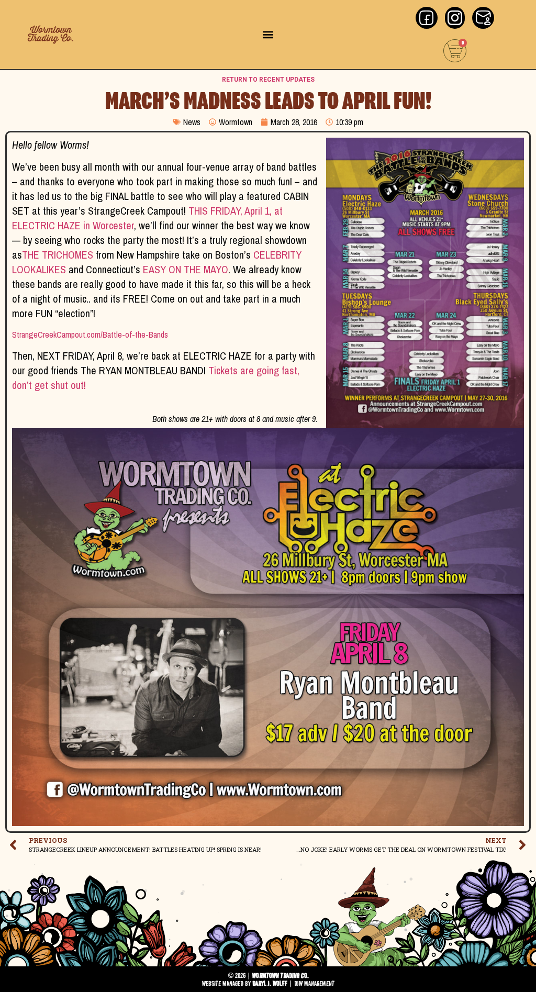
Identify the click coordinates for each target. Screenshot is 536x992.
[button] (268, 34)
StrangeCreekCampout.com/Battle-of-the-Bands (90, 334)
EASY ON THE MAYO (185, 269)
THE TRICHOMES (57, 255)
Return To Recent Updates (268, 79)
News (191, 122)
